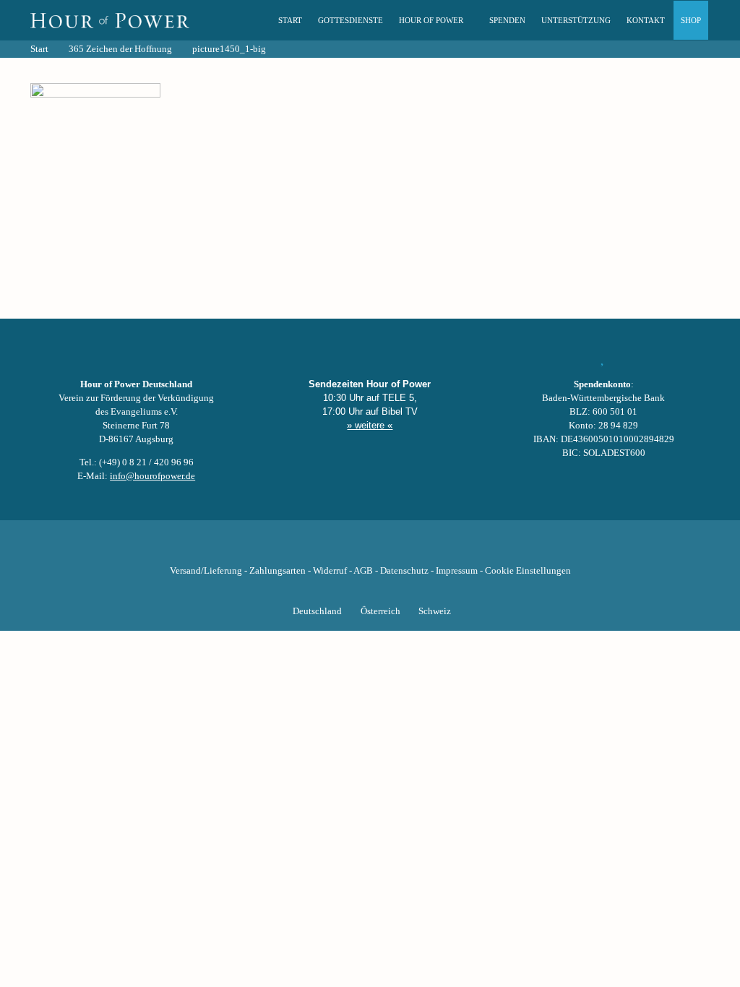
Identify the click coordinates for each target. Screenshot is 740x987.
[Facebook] (296, 548)
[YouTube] (345, 548)
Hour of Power (431, 20)
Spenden (507, 20)
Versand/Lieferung (206, 571)
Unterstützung (576, 20)
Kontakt (646, 20)
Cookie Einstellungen (528, 571)
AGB (363, 571)
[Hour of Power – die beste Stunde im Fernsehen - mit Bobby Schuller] (109, 20)
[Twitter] (321, 548)
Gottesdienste (350, 20)
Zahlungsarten (277, 571)
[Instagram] (370, 548)
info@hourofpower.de (152, 476)
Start (290, 20)
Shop (691, 20)
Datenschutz (404, 571)
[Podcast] (419, 548)
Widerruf (330, 571)
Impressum (457, 571)
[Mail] (444, 548)
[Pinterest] (394, 548)
